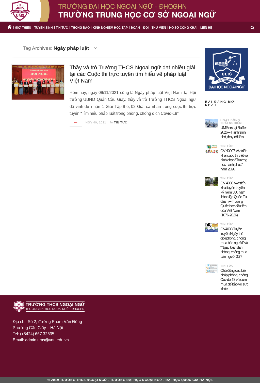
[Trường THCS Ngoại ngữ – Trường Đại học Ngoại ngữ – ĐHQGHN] (130, 11)
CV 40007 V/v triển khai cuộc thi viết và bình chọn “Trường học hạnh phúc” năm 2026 (234, 160)
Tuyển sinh (43, 27)
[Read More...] (76, 123)
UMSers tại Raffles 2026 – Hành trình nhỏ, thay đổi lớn (233, 132)
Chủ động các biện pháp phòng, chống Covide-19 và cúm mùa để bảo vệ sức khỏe (234, 279)
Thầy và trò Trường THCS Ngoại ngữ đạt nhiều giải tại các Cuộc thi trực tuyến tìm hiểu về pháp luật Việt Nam (132, 74)
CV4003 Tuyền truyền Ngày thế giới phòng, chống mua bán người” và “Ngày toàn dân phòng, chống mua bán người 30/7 (234, 243)
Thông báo (80, 27)
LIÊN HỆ (206, 27)
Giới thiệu (23, 27)
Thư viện (159, 27)
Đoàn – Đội (140, 27)
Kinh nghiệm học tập (110, 27)
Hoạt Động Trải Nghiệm (231, 121)
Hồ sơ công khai (183, 27)
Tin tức (62, 27)
